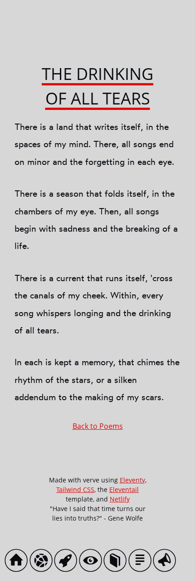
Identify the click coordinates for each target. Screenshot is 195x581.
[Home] (18, 562)
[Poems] (117, 562)
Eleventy (132, 480)
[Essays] (142, 562)
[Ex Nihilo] (68, 562)
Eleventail (124, 489)
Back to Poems (98, 426)
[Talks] (166, 562)
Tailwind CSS (75, 489)
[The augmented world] (92, 562)
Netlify (120, 499)
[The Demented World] (43, 562)
